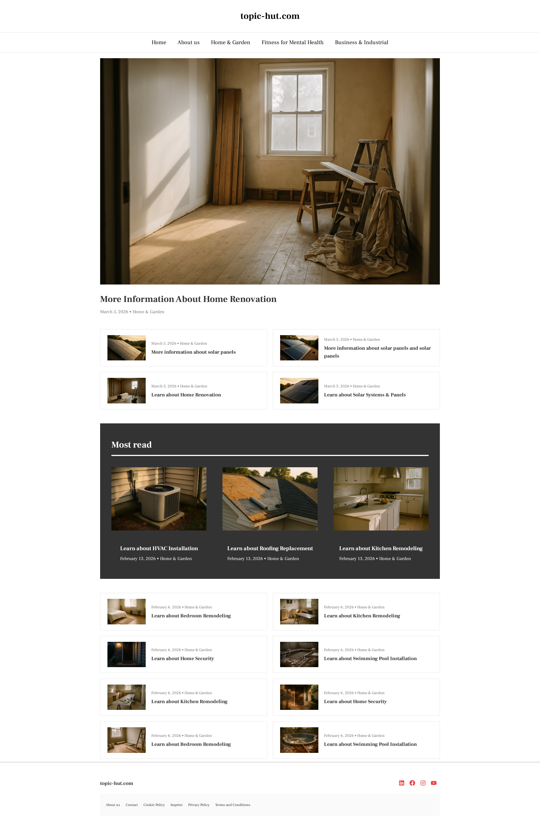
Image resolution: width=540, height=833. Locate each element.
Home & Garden (230, 42)
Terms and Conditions (232, 805)
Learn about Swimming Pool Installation (370, 658)
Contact (132, 805)
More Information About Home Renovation (188, 299)
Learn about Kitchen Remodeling (381, 548)
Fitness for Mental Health (293, 42)
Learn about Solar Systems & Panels (365, 395)
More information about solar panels (193, 352)
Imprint (176, 805)
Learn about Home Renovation (186, 395)
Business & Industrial (361, 42)
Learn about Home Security (182, 658)
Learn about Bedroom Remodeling (191, 616)
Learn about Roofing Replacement (270, 548)
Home (159, 42)
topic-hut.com (116, 783)
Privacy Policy (199, 805)
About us (188, 42)
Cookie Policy (154, 805)
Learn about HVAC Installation (159, 548)
